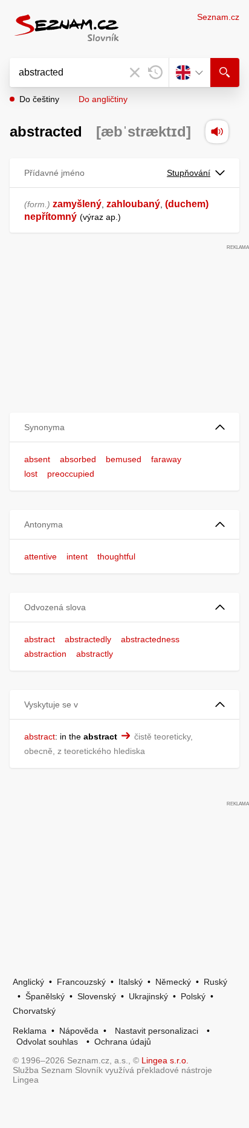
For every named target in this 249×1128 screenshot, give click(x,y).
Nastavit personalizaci (156, 1031)
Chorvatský (34, 1011)
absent (37, 459)
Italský (130, 982)
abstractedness (150, 639)
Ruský (215, 982)
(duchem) (187, 204)
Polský (193, 996)
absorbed (78, 459)
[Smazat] (135, 72)
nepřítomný (50, 216)
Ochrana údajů (122, 1041)
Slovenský (96, 996)
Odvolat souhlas (47, 1041)
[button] (124, 427)
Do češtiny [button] (39, 99)
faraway (166, 459)
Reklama (30, 1031)
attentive (40, 556)
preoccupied (70, 474)
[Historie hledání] (155, 72)
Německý (173, 982)
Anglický (28, 982)
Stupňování (188, 173)
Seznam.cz (218, 17)
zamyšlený (77, 204)
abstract (39, 639)
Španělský (45, 996)
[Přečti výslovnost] (217, 132)
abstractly (94, 654)
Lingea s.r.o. (165, 1060)
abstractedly (88, 639)
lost (30, 474)
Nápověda (79, 1031)
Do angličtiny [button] (103, 99)
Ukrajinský (148, 996)
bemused (123, 459)
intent (77, 556)
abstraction (45, 654)
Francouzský (81, 982)
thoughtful (116, 556)
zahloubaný (133, 204)
